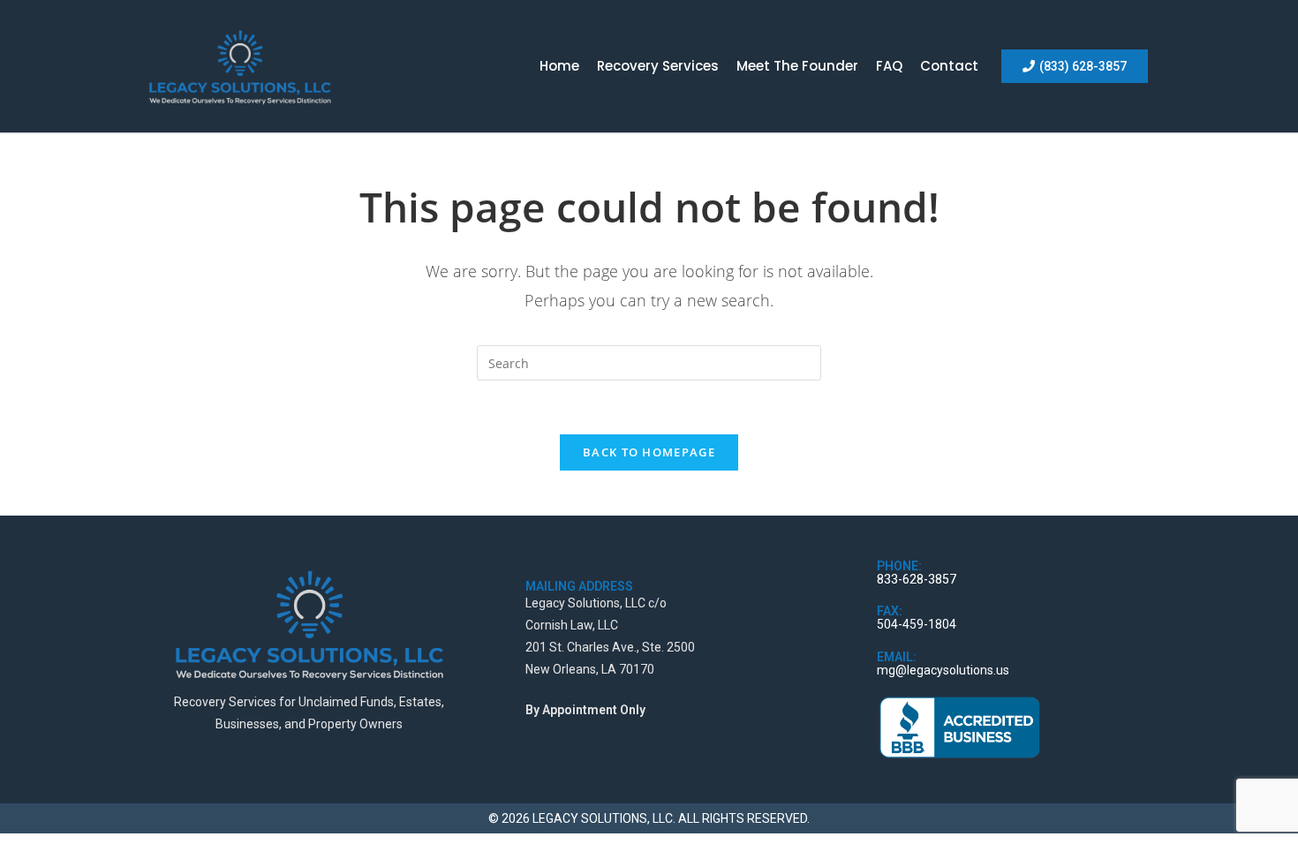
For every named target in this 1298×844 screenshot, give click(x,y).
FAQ (889, 66)
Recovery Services (658, 66)
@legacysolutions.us (952, 670)
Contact (949, 66)
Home (559, 66)
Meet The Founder (797, 66)
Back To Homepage (649, 452)
